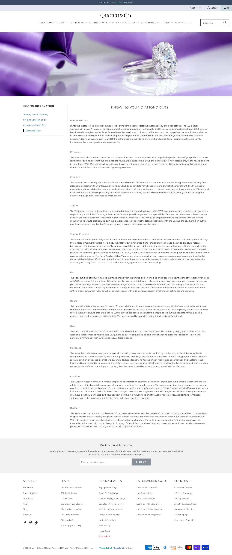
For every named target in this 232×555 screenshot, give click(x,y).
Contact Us (28, 498)
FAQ (25, 504)
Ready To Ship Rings (108, 493)
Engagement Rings (108, 487)
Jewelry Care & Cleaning (35, 114)
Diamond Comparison (71, 509)
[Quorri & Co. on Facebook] (25, 523)
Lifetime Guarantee (183, 493)
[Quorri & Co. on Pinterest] (30, 523)
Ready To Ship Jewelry (109, 514)
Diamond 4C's (67, 520)
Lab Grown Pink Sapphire (149, 514)
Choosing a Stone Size (34, 125)
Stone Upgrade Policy (71, 525)
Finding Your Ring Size (35, 119)
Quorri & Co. (36, 548)
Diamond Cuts (33, 130)
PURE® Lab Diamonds (71, 487)
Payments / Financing (184, 520)
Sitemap (27, 514)
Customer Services (183, 487)
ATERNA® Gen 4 (69, 493)
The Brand (28, 487)
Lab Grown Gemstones (72, 504)
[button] (53, 23)
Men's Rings (104, 531)
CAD (193, 8)
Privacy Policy (69, 548)
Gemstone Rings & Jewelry (111, 504)
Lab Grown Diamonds (147, 487)
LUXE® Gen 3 (67, 498)
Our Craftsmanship (70, 514)
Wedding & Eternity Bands (111, 509)
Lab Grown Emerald (146, 498)
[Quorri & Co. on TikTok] (36, 523)
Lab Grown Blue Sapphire (149, 504)
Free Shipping (180, 514)
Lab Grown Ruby (144, 493)
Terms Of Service (85, 548)
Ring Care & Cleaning (184, 509)
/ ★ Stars (115, 548)
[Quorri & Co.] (116, 16)
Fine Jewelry (104, 525)
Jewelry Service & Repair (185, 504)
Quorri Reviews (30, 493)
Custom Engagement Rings (112, 498)
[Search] (225, 22)
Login (215, 7)
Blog (25, 509)
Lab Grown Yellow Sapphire (149, 509)
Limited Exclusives (107, 520)
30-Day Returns (181, 498)
